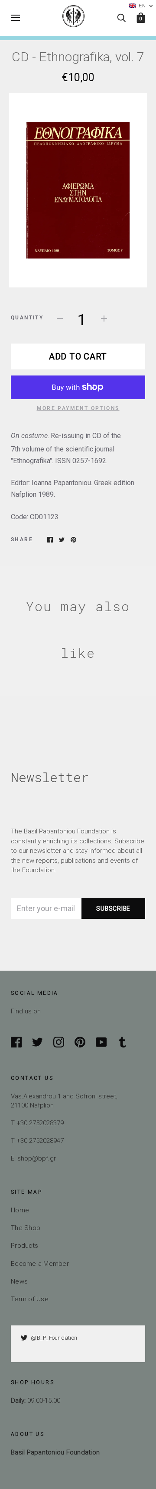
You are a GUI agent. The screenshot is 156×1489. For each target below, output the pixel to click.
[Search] (121, 17)
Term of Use (30, 1299)
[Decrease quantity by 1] (59, 318)
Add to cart (78, 356)
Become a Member (40, 1263)
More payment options (78, 408)
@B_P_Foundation (54, 1337)
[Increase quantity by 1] (104, 318)
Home (20, 1210)
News (19, 1281)
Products (24, 1245)
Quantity (27, 318)
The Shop (25, 1228)
